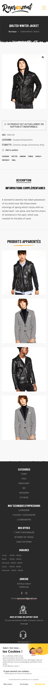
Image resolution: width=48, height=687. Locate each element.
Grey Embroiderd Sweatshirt (20, 424)
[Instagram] (26, 593)
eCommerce (33, 145)
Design (24, 145)
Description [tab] (23, 180)
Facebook (5, 156)
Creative (17, 145)
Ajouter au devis (24, 290)
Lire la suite (24, 435)
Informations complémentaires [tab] (25, 188)
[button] (43, 57)
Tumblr (30, 156)
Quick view (39, 258)
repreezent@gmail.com (27, 598)
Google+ (38, 156)
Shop (42, 145)
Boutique (13, 32)
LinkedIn (23, 156)
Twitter (14, 156)
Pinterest (6, 160)
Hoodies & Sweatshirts (23, 140)
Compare (35, 258)
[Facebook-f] (22, 593)
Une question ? (24, 642)
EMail (14, 160)
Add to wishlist (11, 150)
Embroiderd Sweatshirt (18, 327)
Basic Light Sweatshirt (17, 279)
